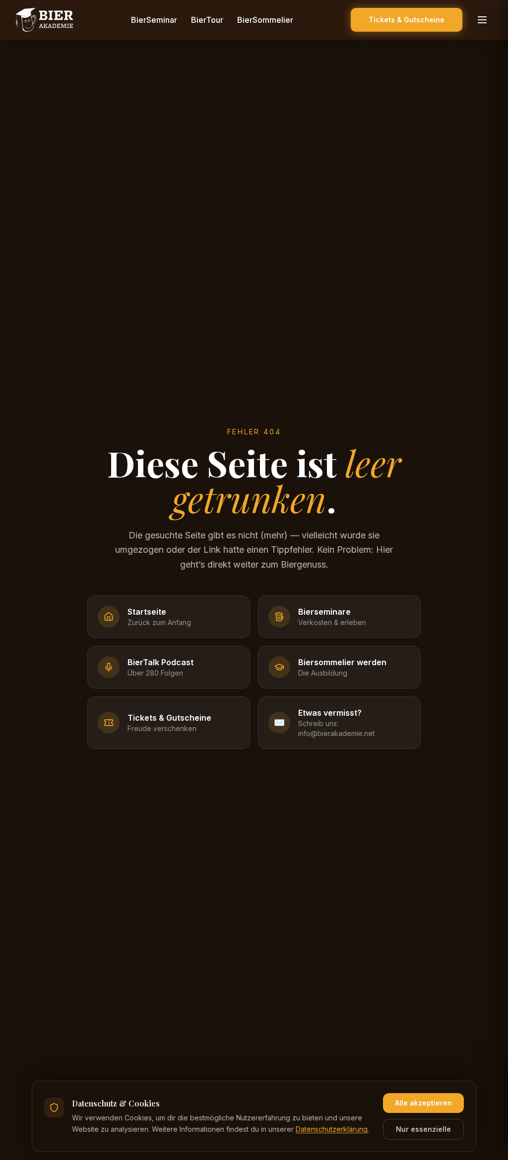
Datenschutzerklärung (332, 1129)
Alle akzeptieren (423, 1103)
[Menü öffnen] (482, 20)
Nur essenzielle (423, 1129)
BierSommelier (265, 20)
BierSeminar (154, 20)
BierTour (207, 20)
